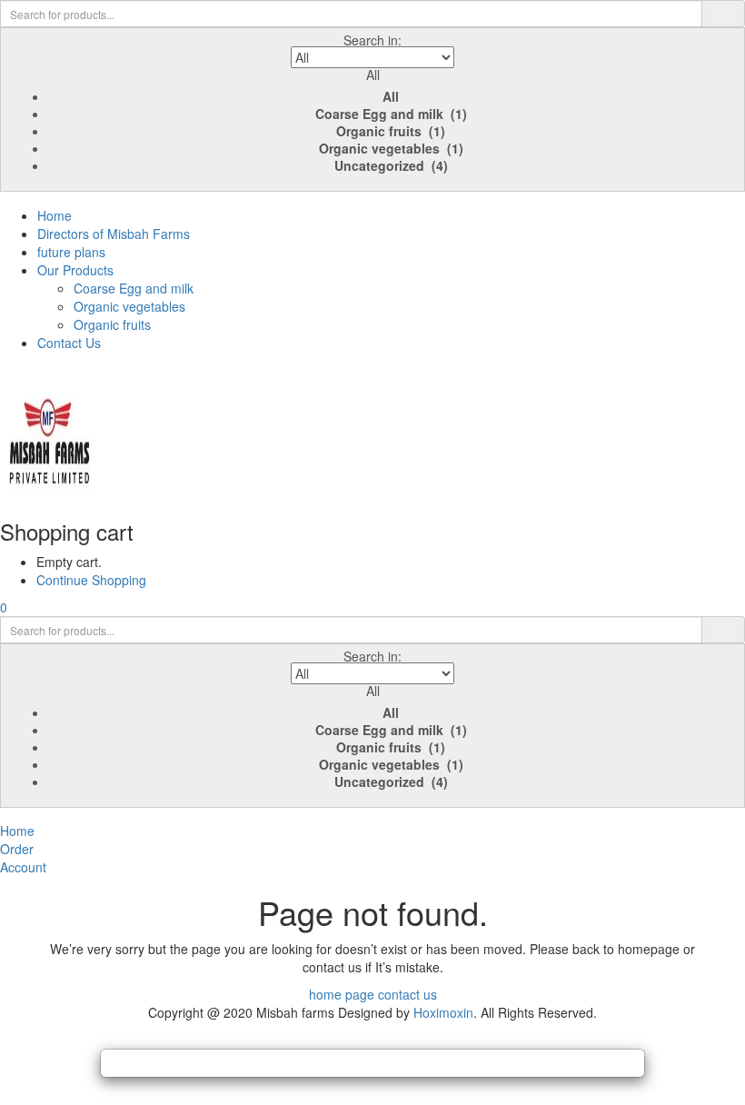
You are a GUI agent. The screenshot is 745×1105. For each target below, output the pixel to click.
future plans (71, 252)
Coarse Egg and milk (134, 288)
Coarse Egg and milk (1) (391, 113)
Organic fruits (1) (390, 130)
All (390, 96)
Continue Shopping (91, 580)
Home (54, 215)
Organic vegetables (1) (391, 148)
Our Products (75, 270)
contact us (407, 994)
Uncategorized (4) (391, 165)
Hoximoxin (443, 1012)
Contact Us (69, 342)
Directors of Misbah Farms (113, 233)
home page (341, 994)
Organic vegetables (129, 306)
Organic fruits (112, 324)
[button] (372, 111)
